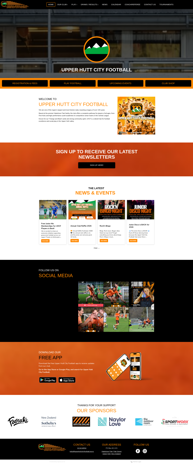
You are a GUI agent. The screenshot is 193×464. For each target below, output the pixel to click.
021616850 (81, 448)
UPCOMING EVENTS (120, 83)
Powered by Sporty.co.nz (57, 461)
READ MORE (45, 241)
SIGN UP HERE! (96, 165)
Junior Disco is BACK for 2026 (139, 225)
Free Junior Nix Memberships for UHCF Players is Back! (51, 226)
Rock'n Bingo (105, 226)
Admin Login (137, 461)
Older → (97, 248)
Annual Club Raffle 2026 (80, 226)
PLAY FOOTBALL (73, 83)
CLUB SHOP (168, 83)
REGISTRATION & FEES (24, 83)
